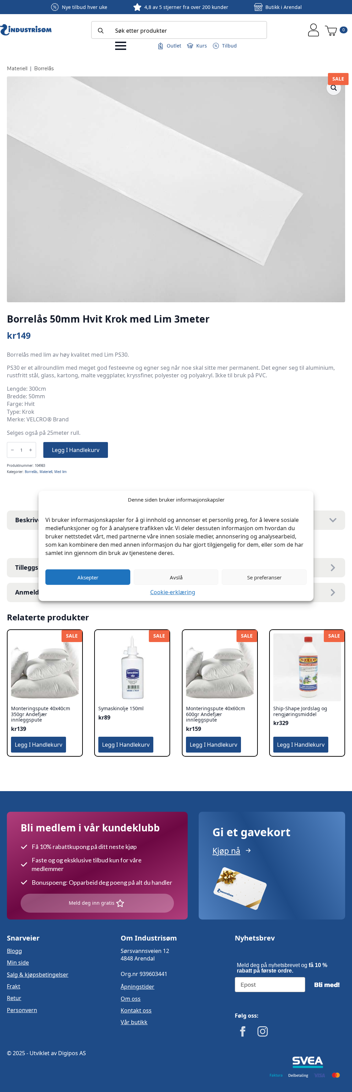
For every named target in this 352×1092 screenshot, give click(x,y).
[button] (334, 88)
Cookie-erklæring (172, 592)
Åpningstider (137, 986)
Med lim (60, 472)
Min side (18, 962)
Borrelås (44, 68)
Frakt (13, 986)
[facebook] (243, 1031)
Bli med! (327, 984)
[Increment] (30, 450)
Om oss (131, 998)
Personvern (22, 1010)
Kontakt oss (136, 1010)
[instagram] (263, 1031)
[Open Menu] (120, 45)
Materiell (17, 68)
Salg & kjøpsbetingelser (37, 974)
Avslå (176, 577)
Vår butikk (134, 1022)
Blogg (14, 951)
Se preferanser (264, 577)
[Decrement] (12, 450)
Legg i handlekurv (75, 450)
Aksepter (87, 577)
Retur (14, 998)
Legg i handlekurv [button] (38, 744)
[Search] (101, 31)
